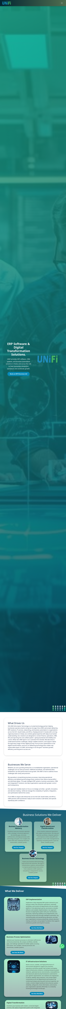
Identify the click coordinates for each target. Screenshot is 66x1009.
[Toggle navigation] (62, 3)
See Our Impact (19, 847)
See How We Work (37, 928)
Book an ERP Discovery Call (18, 374)
